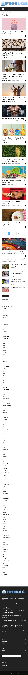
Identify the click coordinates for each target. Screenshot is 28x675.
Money (4, 477)
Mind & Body (5, 473)
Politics (4, 510)
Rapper (4, 512)
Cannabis (4, 341)
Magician (4, 468)
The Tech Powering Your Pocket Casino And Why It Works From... (13, 253)
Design (4, 378)
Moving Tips (5, 484)
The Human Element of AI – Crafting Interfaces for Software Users (17, 273)
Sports (4, 542)
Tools (3, 556)
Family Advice (5, 398)
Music (3, 486)
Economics (5, 385)
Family (4, 396)
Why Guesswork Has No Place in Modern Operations (11, 616)
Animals (4, 308)
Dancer (4, 373)
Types (4, 563)
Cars (3, 343)
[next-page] (18, 233)
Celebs (4, 350)
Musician (4, 489)
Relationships (5, 514)
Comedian (5, 354)
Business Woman (6, 334)
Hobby (4, 442)
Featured (4, 408)
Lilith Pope (4, 184)
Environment (5, 391)
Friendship (5, 417)
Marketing (5, 470)
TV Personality (6, 560)
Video (3, 570)
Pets (3, 505)
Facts (3, 394)
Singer (4, 526)
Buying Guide (5, 338)
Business (4, 331)
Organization (5, 498)
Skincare (4, 530)
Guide (3, 433)
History (4, 440)
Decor (4, 375)
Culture (4, 368)
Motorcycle (5, 479)
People (4, 503)
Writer (4, 579)
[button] (2, 9)
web (3, 572)
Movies (4, 482)
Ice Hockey (5, 449)
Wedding (4, 574)
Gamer (4, 424)
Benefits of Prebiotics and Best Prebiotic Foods (13, 54)
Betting (4, 320)
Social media (5, 540)
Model (4, 475)
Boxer (4, 329)
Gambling (4, 422)
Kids (3, 459)
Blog (3, 327)
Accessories (5, 299)
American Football (7, 306)
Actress (4, 304)
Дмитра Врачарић (6, 35)
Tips (3, 554)
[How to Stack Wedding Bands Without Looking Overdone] (5, 289)
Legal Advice (5, 463)
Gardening (5, 429)
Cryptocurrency (6, 366)
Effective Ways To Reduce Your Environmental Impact (13, 160)
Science (4, 519)
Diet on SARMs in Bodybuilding (13, 119)
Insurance (4, 456)
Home (3, 12)
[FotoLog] (14, 3)
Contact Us (4, 665)
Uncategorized (6, 565)
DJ (3, 382)
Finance (4, 410)
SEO (3, 521)
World (3, 577)
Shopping (4, 523)
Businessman (5, 336)
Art (3, 310)
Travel (4, 558)
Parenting (4, 500)
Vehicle (4, 567)
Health (4, 438)
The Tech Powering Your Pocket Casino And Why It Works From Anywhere (14, 611)
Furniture (4, 419)
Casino (4, 345)
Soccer (4, 533)
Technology (5, 549)
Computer (5, 359)
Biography (5, 324)
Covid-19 (4, 364)
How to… (4, 447)
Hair (3, 435)
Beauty (4, 317)
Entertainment (6, 389)
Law (3, 461)
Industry (4, 454)
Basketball (5, 315)
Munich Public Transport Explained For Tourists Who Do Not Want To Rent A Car (13, 626)
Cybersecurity (5, 371)
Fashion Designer (6, 403)
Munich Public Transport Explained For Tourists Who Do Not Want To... (18, 281)
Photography (5, 507)
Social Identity (5, 535)
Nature (4, 491)
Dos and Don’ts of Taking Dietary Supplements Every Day (13, 139)
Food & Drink (5, 415)
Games (4, 426)
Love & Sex (5, 466)
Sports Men (5, 544)
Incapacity (5, 452)
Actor (3, 301)
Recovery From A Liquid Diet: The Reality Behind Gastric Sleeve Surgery (14, 76)
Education (4, 387)
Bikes (3, 322)
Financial (4, 412)
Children (4, 352)
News (3, 496)
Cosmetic (4, 361)
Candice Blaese (5, 255)
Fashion (4, 401)
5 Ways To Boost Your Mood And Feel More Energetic (13, 98)
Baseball (4, 313)
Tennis (4, 551)
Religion (4, 516)
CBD (3, 347)
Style (3, 547)
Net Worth (5, 493)
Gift (3, 431)
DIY (3, 380)
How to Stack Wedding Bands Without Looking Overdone (13, 630)
